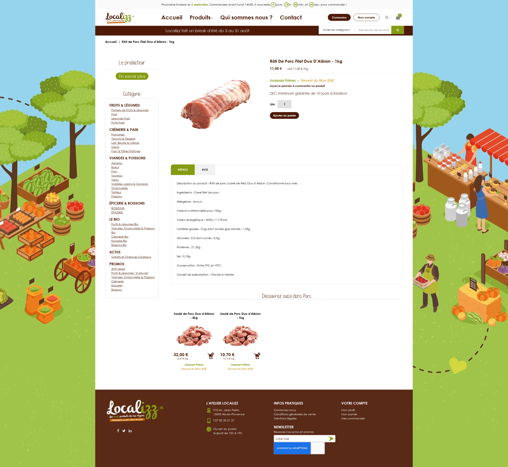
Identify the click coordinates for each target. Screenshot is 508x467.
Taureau (117, 175)
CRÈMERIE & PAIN (123, 129)
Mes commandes (353, 418)
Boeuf (115, 167)
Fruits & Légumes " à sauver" (129, 273)
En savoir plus (132, 76)
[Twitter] (124, 430)
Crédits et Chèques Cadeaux (131, 257)
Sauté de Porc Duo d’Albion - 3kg (194, 315)
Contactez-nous (285, 410)
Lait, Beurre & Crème (125, 143)
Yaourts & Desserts (123, 138)
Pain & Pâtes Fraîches (125, 151)
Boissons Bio (119, 245)
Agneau (116, 163)
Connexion (339, 17)
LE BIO (114, 219)
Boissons (116, 289)
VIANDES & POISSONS (127, 158)
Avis (205, 169)
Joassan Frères (283, 80)
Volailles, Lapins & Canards (129, 184)
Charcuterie (119, 188)
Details (183, 169)
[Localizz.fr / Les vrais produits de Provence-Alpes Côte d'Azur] (120, 18)
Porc (114, 171)
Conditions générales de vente (295, 414)
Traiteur (116, 192)
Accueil (111, 41)
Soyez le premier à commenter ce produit (297, 85)
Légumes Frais (120, 118)
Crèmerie (117, 281)
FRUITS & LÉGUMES (124, 105)
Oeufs (115, 147)
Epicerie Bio (119, 241)
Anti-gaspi (118, 269)
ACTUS (114, 252)
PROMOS (116, 264)
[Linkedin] (130, 430)
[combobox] (373, 30)
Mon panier (349, 414)
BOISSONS (117, 208)
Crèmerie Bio (119, 236)
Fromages (117, 134)
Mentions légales (285, 418)
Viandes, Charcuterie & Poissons (133, 277)
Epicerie (116, 285)
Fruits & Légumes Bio (124, 224)
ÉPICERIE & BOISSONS (127, 203)
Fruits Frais (117, 122)
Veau (115, 180)
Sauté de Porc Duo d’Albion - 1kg (240, 315)
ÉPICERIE (117, 212)
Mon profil (348, 410)
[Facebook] (118, 430)
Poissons (116, 196)
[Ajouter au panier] (210, 356)
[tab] (183, 169)
